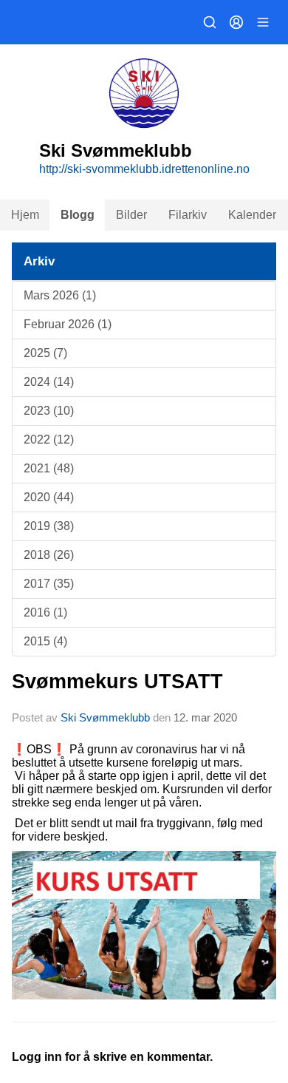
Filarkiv (187, 214)
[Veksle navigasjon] (263, 22)
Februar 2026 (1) (68, 324)
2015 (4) (45, 641)
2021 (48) (49, 468)
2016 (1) (45, 612)
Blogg (78, 214)
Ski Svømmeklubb (105, 717)
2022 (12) (49, 439)
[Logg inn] (236, 22)
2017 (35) (49, 583)
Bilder (131, 214)
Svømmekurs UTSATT (117, 681)
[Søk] (209, 22)
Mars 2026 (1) (60, 295)
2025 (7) (45, 353)
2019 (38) (49, 526)
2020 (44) (49, 497)
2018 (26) (49, 555)
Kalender (252, 214)
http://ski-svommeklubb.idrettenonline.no (144, 169)
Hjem (25, 214)
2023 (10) (49, 410)
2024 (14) (49, 382)
